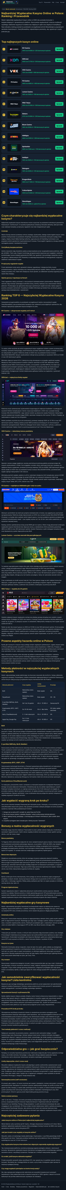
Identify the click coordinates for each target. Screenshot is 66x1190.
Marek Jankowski (10, 9)
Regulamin (31, 1186)
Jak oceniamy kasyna (53, 1186)
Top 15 (40, 2)
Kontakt (62, 2)
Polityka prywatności (21, 1186)
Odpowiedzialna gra (41, 1186)
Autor (2, 1186)
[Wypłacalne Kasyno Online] (10, 2)
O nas (57, 2)
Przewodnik (47, 2)
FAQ (53, 2)
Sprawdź (59, 49)
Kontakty (12, 1186)
